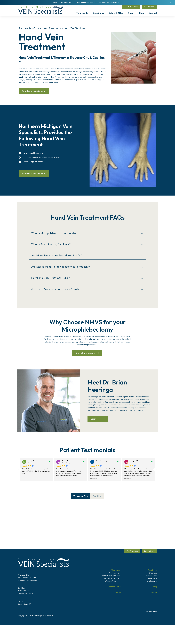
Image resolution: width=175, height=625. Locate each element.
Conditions (98, 13)
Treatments (82, 13)
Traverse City (80, 496)
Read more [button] (93, 478)
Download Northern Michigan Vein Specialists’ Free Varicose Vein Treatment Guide (85, 2)
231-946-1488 (132, 7)
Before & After (116, 13)
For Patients (149, 7)
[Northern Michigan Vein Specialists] (40, 10)
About (131, 13)
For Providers (132, 551)
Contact (153, 13)
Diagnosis (153, 573)
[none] (142, 233)
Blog (141, 13)
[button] (171, 2)
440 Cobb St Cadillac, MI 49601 (25, 591)
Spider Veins (152, 578)
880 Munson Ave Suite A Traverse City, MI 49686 (27, 578)
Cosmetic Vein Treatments (47, 28)
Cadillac (97, 496)
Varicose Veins (151, 575)
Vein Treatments (115, 573)
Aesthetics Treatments (112, 578)
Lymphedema (151, 581)
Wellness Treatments (113, 581)
